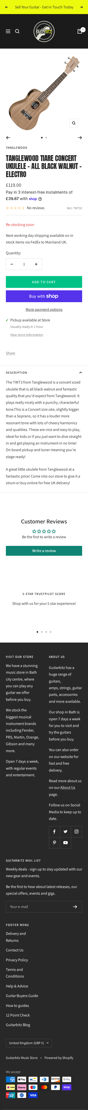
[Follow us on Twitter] (65, 831)
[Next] (80, 137)
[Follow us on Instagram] (76, 831)
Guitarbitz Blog (18, 1024)
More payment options (44, 309)
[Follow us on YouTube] (65, 842)
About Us (67, 787)
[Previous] (8, 137)
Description (16, 372)
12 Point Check (18, 1015)
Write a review (44, 550)
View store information (26, 335)
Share (10, 353)
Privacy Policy (17, 959)
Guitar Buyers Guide (22, 995)
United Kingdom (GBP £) (26, 1043)
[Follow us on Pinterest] (54, 842)
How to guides (17, 1005)
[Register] (75, 906)
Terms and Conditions (15, 973)
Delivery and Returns (16, 937)
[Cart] (79, 31)
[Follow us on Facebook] (54, 831)
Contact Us (14, 950)
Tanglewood (16, 148)
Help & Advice (17, 986)
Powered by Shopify (58, 1057)
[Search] (17, 31)
